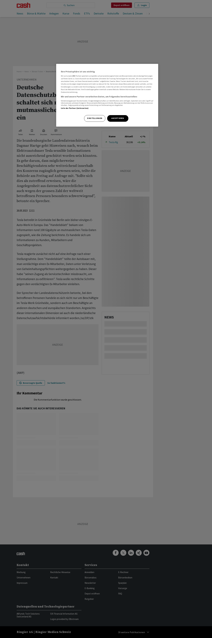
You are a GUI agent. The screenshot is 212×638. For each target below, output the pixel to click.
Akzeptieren (117, 118)
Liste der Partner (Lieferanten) (75, 108)
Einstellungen (94, 118)
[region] (107, 95)
